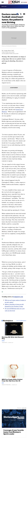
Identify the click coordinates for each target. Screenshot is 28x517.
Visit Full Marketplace (21, 320)
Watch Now (23, 2)
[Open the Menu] (2, 2)
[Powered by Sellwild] (24, 408)
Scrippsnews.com (18, 297)
